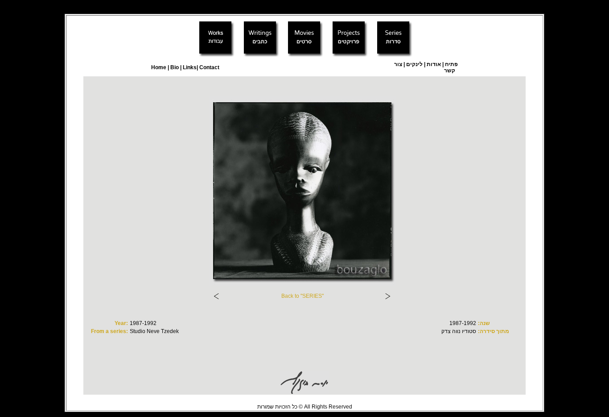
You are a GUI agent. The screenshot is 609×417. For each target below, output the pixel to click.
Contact (209, 67)
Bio (174, 67)
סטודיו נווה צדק (458, 331)
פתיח (451, 64)
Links (189, 67)
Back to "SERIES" (302, 296)
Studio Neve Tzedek (154, 331)
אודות (434, 64)
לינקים (414, 64)
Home (158, 67)
